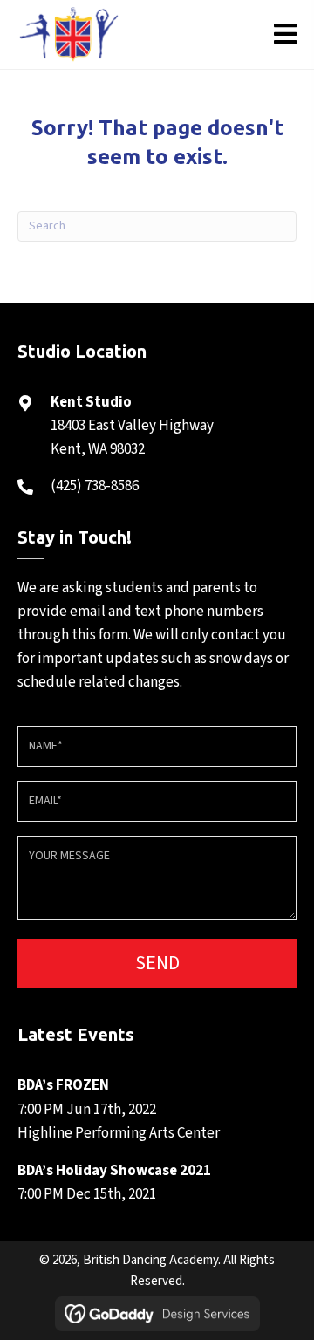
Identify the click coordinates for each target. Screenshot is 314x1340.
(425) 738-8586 (95, 485)
